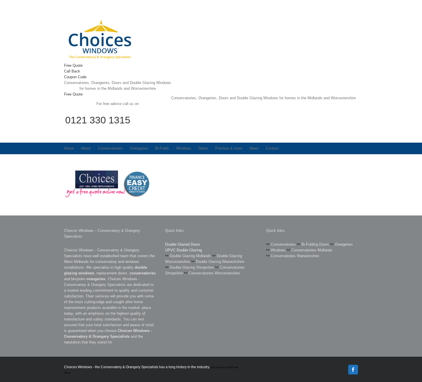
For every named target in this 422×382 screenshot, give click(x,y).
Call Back (72, 71)
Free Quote (73, 65)
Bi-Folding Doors (315, 244)
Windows (278, 250)
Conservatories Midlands (311, 250)
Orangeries (344, 244)
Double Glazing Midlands (190, 256)
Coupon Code (75, 77)
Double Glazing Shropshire (192, 267)
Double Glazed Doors (182, 244)
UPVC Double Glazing (183, 250)
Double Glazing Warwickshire (220, 261)
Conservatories (283, 244)
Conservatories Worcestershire (214, 273)
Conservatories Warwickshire (295, 256)
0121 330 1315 (97, 119)
